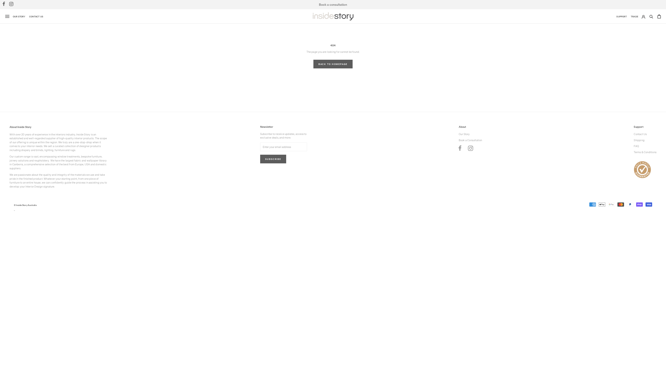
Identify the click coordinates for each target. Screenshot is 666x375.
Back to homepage (333, 64)
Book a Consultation (470, 140)
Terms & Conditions (645, 152)
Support (621, 16)
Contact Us (36, 16)
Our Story (19, 16)
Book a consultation (333, 4)
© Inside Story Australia (25, 205)
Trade (634, 16)
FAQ (636, 146)
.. (14, 209)
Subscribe (273, 159)
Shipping (639, 140)
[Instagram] (11, 4)
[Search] (651, 16)
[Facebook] (4, 4)
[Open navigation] (7, 16)
